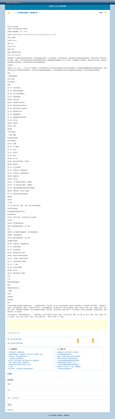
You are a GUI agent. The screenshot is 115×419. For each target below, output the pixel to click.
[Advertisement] (40, 20)
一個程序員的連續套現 (64, 368)
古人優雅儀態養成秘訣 (64, 354)
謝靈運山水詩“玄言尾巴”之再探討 (67, 352)
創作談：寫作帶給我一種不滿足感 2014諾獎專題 (23, 360)
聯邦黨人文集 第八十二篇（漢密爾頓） (69, 366)
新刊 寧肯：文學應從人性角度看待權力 (20, 368)
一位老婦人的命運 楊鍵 (15, 358)
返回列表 (10, 410)
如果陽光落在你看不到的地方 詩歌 (19, 364)
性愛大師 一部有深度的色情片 (17, 356)
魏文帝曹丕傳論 (18, 343)
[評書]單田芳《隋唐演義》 (16, 352)
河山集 (10, 366)
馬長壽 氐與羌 (17, 339)
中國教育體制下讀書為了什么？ (67, 362)
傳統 (105, 12)
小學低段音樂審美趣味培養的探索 (68, 364)
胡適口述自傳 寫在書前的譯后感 (67, 358)
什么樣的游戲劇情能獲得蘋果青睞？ (68, 360)
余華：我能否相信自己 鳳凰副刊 (18, 362)
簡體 (100, 12)
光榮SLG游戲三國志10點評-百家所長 (68, 356)
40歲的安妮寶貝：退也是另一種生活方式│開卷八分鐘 (25, 354)
